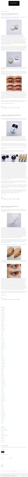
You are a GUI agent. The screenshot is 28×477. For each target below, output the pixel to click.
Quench (13, 100)
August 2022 (2, 320)
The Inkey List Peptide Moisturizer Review (11, 115)
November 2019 (3, 363)
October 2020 (2, 345)
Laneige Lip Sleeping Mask (17, 97)
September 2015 (3, 418)
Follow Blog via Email (4, 445)
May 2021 (2, 335)
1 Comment (8, 116)
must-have (8, 100)
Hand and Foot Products (4, 435)
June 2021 (2, 333)
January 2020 (2, 360)
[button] (5, 158)
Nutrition (2, 440)
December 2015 (3, 413)
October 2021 (2, 330)
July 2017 (2, 403)
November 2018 (3, 381)
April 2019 (2, 375)
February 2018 (3, 393)
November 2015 (3, 414)
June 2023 (2, 312)
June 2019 (2, 371)
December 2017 (3, 396)
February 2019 (3, 378)
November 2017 (3, 398)
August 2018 (2, 386)
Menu (14, 8)
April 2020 (2, 355)
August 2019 (2, 368)
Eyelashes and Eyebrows (4, 430)
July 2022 (2, 322)
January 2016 (2, 411)
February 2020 (3, 358)
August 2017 (2, 401)
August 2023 (2, 310)
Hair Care (2, 433)
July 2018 (2, 388)
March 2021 (2, 338)
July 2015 (2, 421)
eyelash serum (18, 278)
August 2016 (2, 406)
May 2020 (2, 353)
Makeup (2, 438)
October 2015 (2, 416)
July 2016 (2, 408)
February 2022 (3, 325)
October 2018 (2, 383)
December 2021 (3, 328)
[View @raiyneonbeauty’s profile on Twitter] (1, 466)
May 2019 (2, 373)
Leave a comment (8, 207)
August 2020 (2, 348)
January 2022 (2, 327)
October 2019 (2, 365)
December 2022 (3, 317)
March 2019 (2, 376)
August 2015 (2, 419)
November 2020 (3, 343)
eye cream (2, 286)
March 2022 (2, 323)
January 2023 (2, 315)
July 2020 (2, 350)
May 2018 (2, 391)
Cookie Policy (14, 475)
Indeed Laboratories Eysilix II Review (9, 206)
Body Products (3, 428)
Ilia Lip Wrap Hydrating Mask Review (10, 13)
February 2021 (3, 340)
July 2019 (2, 370)
